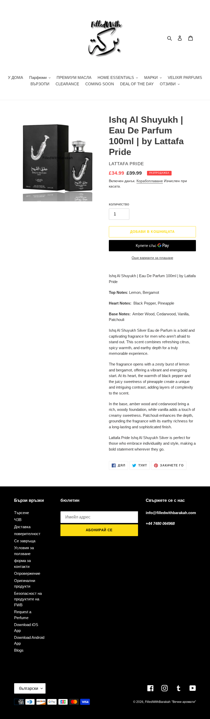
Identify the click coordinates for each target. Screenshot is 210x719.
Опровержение (27, 573)
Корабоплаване (149, 181)
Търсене (21, 512)
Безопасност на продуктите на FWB (28, 599)
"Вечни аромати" (184, 702)
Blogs (19, 650)
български (28, 688)
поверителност (27, 534)
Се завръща (24, 541)
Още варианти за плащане (152, 258)
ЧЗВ (18, 519)
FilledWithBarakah (158, 702)
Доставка (22, 527)
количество (119, 204)
